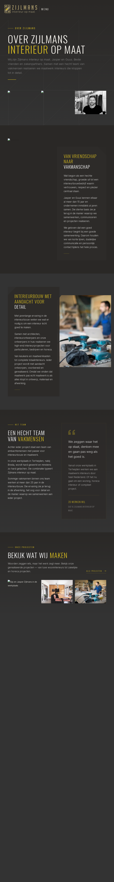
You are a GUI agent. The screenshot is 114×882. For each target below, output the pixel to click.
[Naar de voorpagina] (21, 9)
